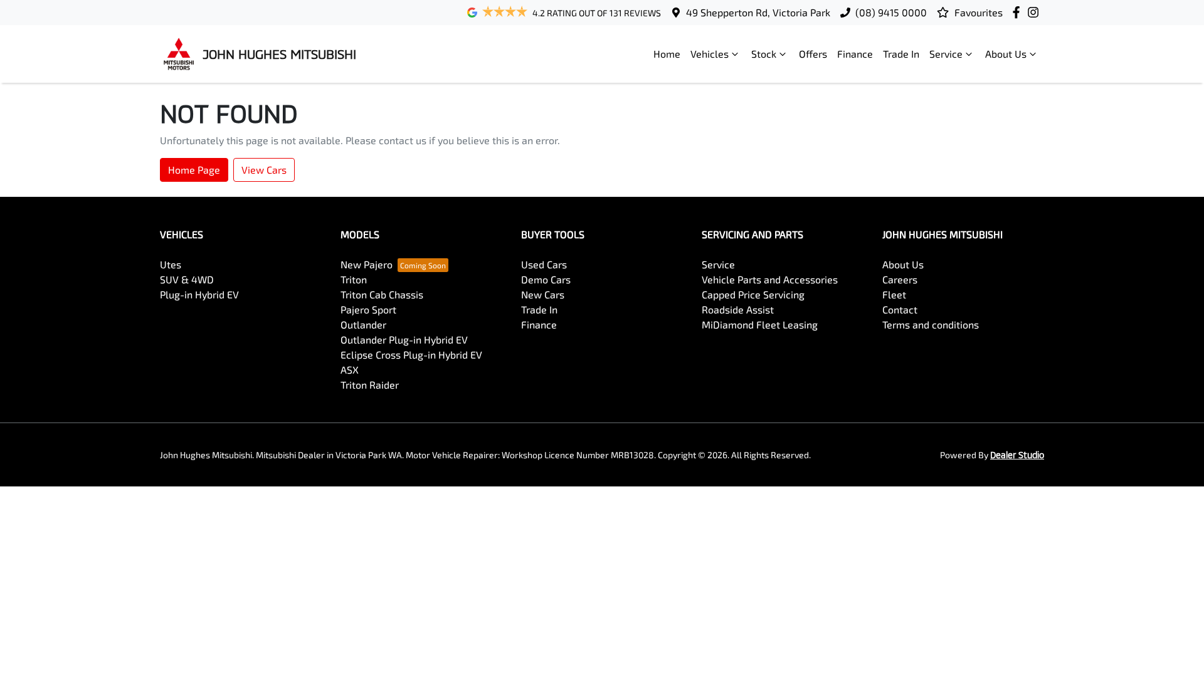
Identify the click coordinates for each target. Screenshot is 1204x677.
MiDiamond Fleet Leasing (760, 324)
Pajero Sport (368, 309)
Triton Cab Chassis (382, 294)
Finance (855, 54)
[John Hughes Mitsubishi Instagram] (1035, 12)
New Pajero (367, 264)
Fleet (894, 294)
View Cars (264, 170)
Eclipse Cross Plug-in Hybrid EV (411, 354)
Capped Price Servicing (753, 294)
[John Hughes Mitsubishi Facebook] (1018, 12)
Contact (899, 309)
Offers (813, 54)
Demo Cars (546, 279)
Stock (763, 54)
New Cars (542, 294)
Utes (170, 264)
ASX (350, 369)
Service (946, 54)
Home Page (194, 170)
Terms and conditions (930, 324)
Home (666, 54)
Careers (899, 279)
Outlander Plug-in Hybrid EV (404, 339)
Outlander (363, 324)
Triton (354, 279)
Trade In (901, 54)
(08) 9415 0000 (891, 12)
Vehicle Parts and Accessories (770, 279)
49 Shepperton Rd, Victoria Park (758, 12)
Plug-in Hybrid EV (199, 294)
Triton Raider (370, 385)
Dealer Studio (1017, 454)
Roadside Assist (738, 309)
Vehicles (709, 54)
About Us (1006, 54)
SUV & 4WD (187, 279)
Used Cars (544, 264)
